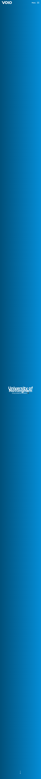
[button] (35, 2)
